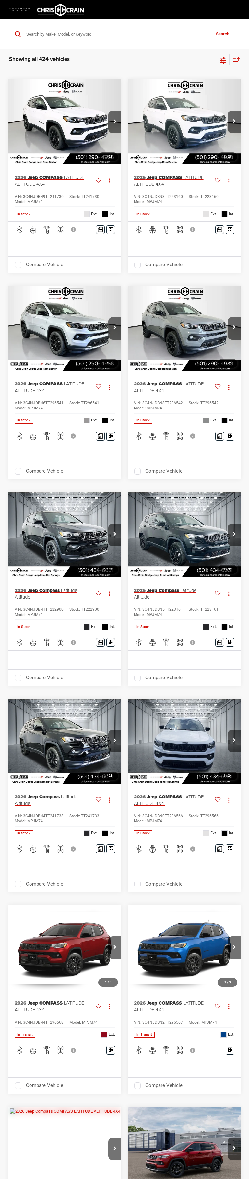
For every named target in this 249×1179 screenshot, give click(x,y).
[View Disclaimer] (73, 229)
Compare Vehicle (44, 264)
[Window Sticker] (110, 229)
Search (222, 33)
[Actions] (109, 180)
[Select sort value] (235, 59)
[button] (114, 122)
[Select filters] (223, 60)
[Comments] (100, 229)
